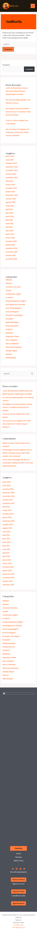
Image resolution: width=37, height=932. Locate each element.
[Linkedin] (24, 869)
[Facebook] (17, 869)
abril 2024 (9, 181)
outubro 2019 (11, 255)
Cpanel (8, 290)
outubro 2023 (11, 199)
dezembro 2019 (11, 248)
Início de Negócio (12, 312)
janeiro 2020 (10, 245)
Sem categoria (11, 340)
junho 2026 (10, 156)
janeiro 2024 (10, 192)
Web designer (11, 358)
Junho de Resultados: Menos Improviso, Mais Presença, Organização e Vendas (17, 91)
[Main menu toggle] (33, 6)
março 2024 (10, 185)
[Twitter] (13, 869)
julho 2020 (9, 231)
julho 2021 (9, 220)
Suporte (9, 354)
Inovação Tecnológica (14, 315)
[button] (18, 848)
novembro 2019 (11, 252)
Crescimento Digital (13, 294)
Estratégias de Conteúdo (15, 305)
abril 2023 (9, 209)
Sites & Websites (12, 344)
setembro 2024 (12, 177)
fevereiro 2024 (11, 188)
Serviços (18, 857)
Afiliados (9, 280)
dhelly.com (6, 443)
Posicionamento (12, 326)
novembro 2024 (12, 170)
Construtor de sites (13, 287)
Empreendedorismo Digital (16, 301)
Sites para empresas (14, 347)
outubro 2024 (11, 174)
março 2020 (10, 238)
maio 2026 (10, 160)
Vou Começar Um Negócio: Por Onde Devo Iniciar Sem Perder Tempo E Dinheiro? (17, 132)
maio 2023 (10, 206)
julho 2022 (9, 213)
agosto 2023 (10, 202)
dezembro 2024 (12, 167)
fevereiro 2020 (11, 241)
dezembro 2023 (12, 195)
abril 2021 (9, 227)
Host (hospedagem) (14, 308)
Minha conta (18, 861)
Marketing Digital (12, 322)
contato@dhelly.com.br (18, 927)
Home (18, 853)
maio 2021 (9, 223)
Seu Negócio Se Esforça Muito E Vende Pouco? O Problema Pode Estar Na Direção (18, 112)
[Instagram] (20, 869)
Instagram (10, 319)
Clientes (9, 283)
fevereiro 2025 (11, 163)
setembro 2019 (11, 259)
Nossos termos (18, 880)
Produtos (9, 329)
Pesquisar (6, 65)
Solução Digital (11, 351)
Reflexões (9, 333)
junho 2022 (10, 216)
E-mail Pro (9, 298)
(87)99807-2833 (18, 925)
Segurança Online (12, 336)
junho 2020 (10, 234)
